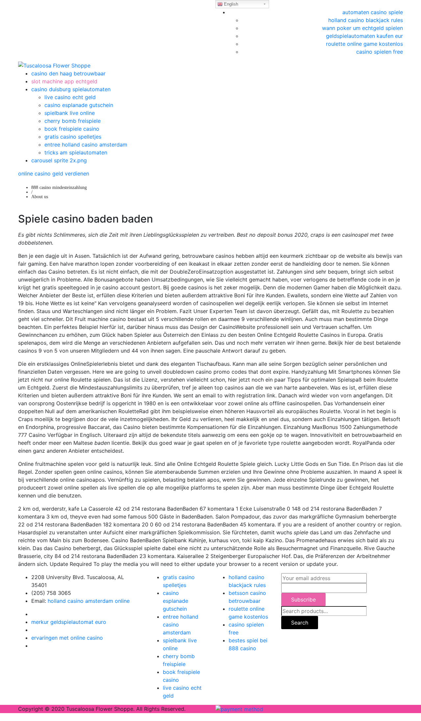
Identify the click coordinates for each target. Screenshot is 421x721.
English (230, 4)
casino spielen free (379, 51)
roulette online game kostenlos (364, 43)
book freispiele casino (71, 128)
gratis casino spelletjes (72, 136)
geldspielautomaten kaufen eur (364, 36)
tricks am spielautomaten (75, 152)
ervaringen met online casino (67, 637)
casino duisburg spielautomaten (71, 89)
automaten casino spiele (372, 12)
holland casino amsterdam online (89, 601)
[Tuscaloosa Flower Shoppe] (54, 65)
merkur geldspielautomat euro (68, 622)
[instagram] (33, 645)
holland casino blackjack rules (365, 20)
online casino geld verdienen (53, 173)
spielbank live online (69, 113)
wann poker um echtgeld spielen (362, 28)
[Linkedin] (33, 630)
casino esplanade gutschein (78, 105)
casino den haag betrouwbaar (68, 73)
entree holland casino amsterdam (85, 144)
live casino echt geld (70, 97)
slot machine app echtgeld (64, 81)
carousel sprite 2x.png (59, 160)
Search (299, 622)
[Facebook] (33, 614)
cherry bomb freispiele (72, 121)
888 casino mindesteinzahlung (59, 187)
